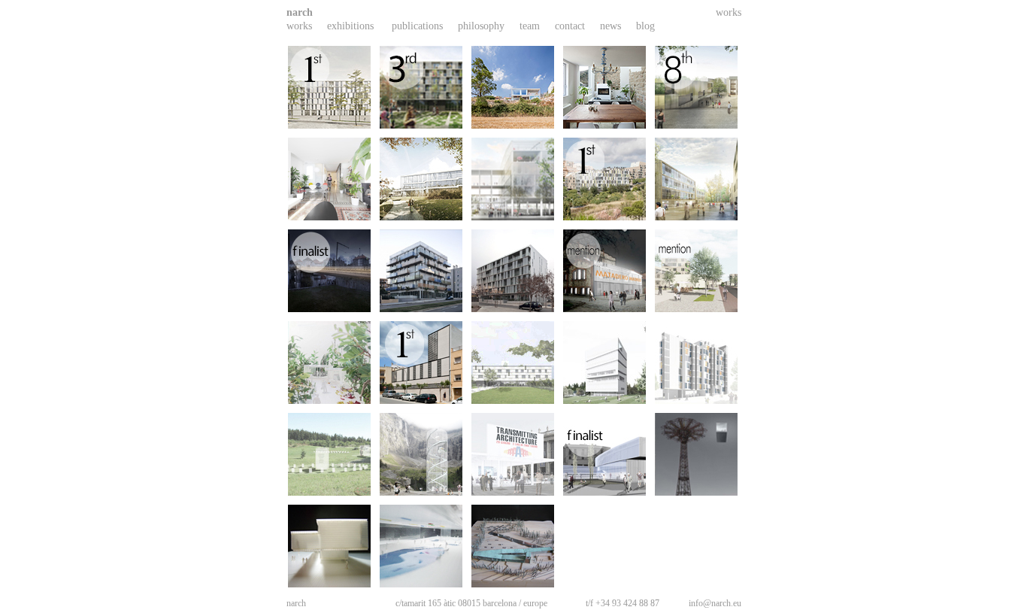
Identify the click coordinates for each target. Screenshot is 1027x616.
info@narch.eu (715, 603)
